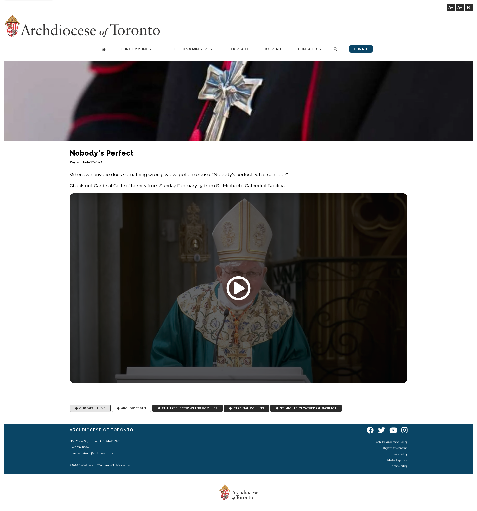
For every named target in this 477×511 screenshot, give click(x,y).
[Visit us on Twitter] (381, 430)
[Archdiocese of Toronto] (82, 25)
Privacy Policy (398, 454)
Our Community (136, 49)
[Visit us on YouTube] (393, 430)
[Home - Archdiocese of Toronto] (104, 49)
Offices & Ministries (193, 49)
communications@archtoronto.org (91, 453)
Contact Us (309, 49)
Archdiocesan (133, 408)
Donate (361, 49)
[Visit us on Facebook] (370, 430)
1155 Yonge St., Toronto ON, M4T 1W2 (95, 441)
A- (459, 7)
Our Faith (240, 49)
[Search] (335, 49)
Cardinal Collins (248, 408)
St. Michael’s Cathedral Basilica (307, 408)
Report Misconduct (395, 448)
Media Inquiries (397, 460)
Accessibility (399, 466)
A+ (450, 7)
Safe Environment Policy (391, 442)
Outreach (273, 49)
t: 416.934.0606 (79, 447)
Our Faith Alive (91, 408)
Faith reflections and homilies (188, 408)
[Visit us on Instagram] (404, 430)
